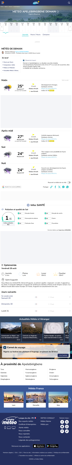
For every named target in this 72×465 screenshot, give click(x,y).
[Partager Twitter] (59, 187)
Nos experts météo (26, 421)
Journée (25, 34)
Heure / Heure (35, 34)
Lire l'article (63, 355)
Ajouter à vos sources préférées (13, 187)
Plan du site (26, 452)
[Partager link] (51, 187)
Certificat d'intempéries (27, 424)
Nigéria (6, 6)
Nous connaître (24, 430)
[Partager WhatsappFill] (67, 187)
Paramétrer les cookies (26, 455)
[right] (70, 26)
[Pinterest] (62, 431)
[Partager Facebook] (55, 187)
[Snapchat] (62, 426)
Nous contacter (24, 437)
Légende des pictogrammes (29, 440)
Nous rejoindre (24, 434)
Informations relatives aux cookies (42, 452)
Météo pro (44, 424)
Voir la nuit (65, 80)
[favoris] (58, 11)
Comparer (46, 34)
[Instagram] (67, 426)
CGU (16, 452)
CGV (20, 452)
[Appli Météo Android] (52, 446)
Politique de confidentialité (61, 452)
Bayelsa (10, 6)
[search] (69, 2)
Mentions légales (8, 452)
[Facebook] (62, 422)
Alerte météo (24, 427)
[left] (1, 26)
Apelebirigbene (16, 6)
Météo (2, 6)
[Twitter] (67, 422)
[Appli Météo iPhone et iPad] (39, 446)
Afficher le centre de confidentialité (44, 455)
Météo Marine (46, 421)
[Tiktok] (67, 431)
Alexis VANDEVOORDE (22, 52)
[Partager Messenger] (63, 187)
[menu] (2, 2)
